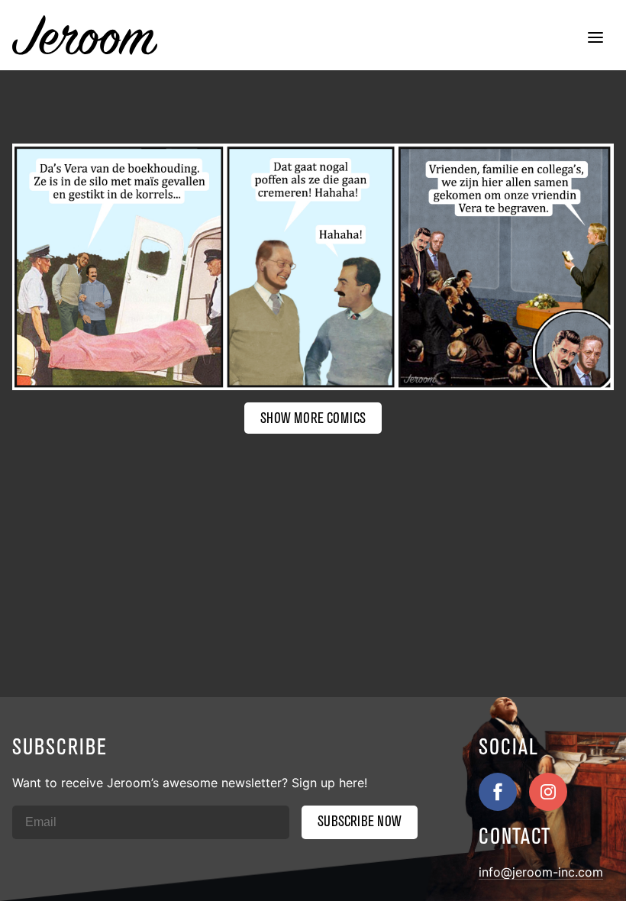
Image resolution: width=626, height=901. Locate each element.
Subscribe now (360, 821)
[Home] (84, 35)
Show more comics (313, 418)
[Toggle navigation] (595, 38)
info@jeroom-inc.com (541, 872)
